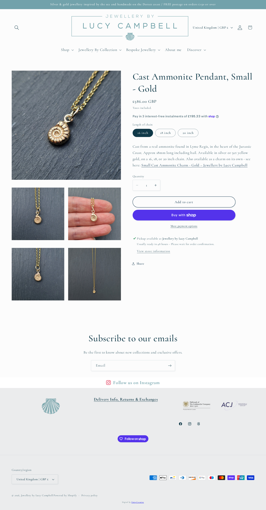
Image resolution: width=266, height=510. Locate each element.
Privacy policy (89, 495)
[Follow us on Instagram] (108, 382)
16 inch (142, 133)
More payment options (184, 226)
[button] (17, 27)
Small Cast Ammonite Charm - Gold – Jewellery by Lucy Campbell (194, 165)
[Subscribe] (170, 365)
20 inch (188, 133)
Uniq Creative (137, 502)
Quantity (138, 176)
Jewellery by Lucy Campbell (37, 495)
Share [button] (140, 264)
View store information (153, 251)
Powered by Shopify (65, 495)
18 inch (165, 133)
